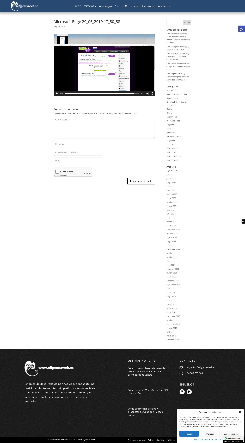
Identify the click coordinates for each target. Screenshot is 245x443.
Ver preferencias (231, 434)
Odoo (169, 128)
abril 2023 (171, 245)
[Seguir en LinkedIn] (189, 391)
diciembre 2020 (173, 269)
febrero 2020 (172, 273)
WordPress (171, 152)
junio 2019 (171, 292)
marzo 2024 (171, 221)
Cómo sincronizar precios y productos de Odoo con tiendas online (178, 56)
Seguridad (171, 140)
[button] (241, 29)
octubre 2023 (172, 233)
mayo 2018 (171, 336)
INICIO (78, 6)
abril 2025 (171, 186)
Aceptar (189, 434)
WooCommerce (173, 148)
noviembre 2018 (173, 316)
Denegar (210, 434)
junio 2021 (171, 265)
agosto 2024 (172, 206)
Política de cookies (201, 439)
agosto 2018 (172, 328)
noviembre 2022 (173, 249)
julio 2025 (171, 174)
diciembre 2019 (173, 280)
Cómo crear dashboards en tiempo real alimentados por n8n (178, 66)
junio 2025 (171, 178)
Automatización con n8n (177, 94)
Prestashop (171, 132)
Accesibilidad (172, 90)
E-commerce (172, 117)
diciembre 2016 (173, 340)
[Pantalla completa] (151, 93)
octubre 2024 (172, 202)
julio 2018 (171, 332)
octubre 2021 (172, 257)
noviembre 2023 (173, 229)
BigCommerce (172, 98)
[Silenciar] (147, 93)
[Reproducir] (57, 93)
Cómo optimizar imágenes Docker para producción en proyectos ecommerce (178, 76)
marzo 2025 (171, 190)
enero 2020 (171, 277)
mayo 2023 (171, 241)
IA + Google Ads (173, 121)
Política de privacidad (217, 439)
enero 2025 (171, 198)
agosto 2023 (172, 237)
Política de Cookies (156, 440)
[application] (104, 65)
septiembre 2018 (173, 324)
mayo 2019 (171, 296)
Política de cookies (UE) (176, 440)
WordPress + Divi (174, 156)
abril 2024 (171, 218)
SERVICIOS (89, 6)
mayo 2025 (171, 182)
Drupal (169, 113)
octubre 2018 (172, 320)
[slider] (102, 93)
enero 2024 (171, 225)
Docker (170, 109)
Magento (170, 125)
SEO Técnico (172, 144)
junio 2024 (171, 214)
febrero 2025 (172, 194)
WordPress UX (172, 160)
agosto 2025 (172, 170)
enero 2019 (171, 312)
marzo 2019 (171, 304)
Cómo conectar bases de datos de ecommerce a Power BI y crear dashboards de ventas (146, 371)
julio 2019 (171, 288)
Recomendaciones (174, 136)
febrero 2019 (172, 308)
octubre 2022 (172, 253)
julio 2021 (171, 261)
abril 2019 (171, 300)
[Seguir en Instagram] (182, 391)
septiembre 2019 (173, 284)
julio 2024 (171, 210)
